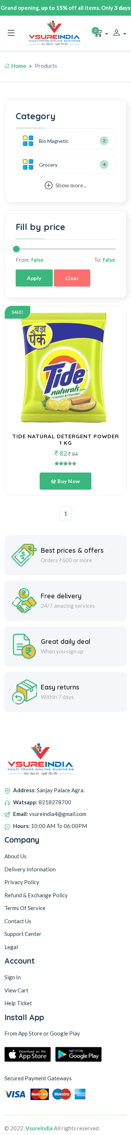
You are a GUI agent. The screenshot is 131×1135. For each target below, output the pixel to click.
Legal (11, 947)
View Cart (16, 990)
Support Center (22, 933)
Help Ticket (18, 1003)
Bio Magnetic (54, 141)
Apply (34, 278)
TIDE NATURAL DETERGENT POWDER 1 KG (65, 439)
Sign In (12, 977)
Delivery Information (30, 869)
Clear (72, 278)
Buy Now (68, 481)
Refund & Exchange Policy (36, 895)
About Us (15, 856)
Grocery (48, 165)
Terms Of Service (24, 908)
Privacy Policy (21, 882)
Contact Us (17, 921)
